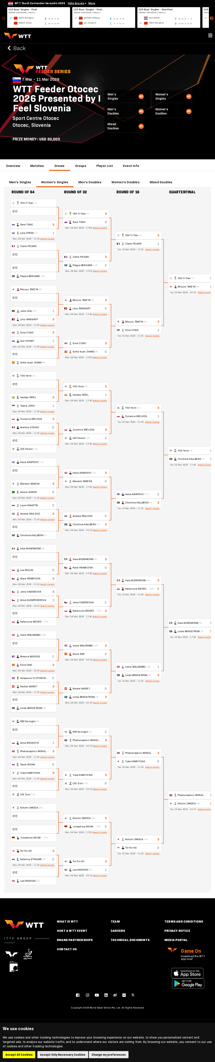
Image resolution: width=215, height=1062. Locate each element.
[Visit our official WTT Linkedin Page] (106, 995)
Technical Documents (130, 940)
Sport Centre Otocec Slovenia (36, 121)
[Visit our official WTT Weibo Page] (115, 995)
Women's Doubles (125, 182)
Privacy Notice (177, 931)
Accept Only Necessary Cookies (62, 1055)
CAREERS (118, 931)
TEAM (115, 921)
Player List (104, 166)
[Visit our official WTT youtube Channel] (97, 995)
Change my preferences (109, 1055)
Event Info (131, 166)
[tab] (13, 166)
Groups (80, 166)
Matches (37, 166)
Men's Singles (20, 182)
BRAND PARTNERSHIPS (75, 940)
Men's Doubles (89, 182)
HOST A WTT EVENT (72, 931)
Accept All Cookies (19, 1055)
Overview (13, 166)
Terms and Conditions (183, 921)
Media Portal (176, 940)
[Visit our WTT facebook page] (77, 995)
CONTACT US (67, 949)
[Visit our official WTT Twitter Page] (133, 995)
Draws (59, 166)
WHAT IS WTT (67, 921)
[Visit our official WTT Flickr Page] (124, 995)
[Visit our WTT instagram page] (87, 995)
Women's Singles (54, 182)
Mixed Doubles (161, 182)
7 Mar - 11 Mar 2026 (40, 79)
